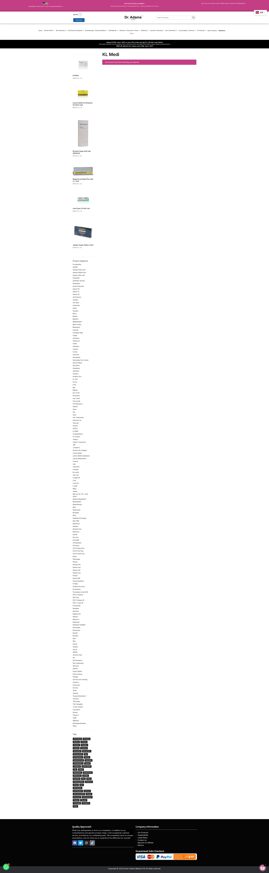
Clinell (75, 343)
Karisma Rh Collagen (80, 450)
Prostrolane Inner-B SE (80, 592)
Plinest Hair (76, 570)
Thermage (76, 701)
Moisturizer (76, 510)
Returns (141, 845)
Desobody (76, 368)
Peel (83, 778)
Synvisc (75, 688)
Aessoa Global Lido (79, 272)
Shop (131, 33)
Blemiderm (76, 327)
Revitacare (76, 630)
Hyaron (75, 426)
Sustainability (143, 835)
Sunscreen (76, 685)
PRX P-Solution (78, 595)
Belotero (75, 319)
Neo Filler (76, 521)
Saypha (75, 647)
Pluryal (75, 575)
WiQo (75, 726)
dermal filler (86, 751)
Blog (213, 3)
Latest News (142, 838)
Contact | (218, 3)
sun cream (77, 797)
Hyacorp (76, 423)
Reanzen (76, 611)
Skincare (76, 666)
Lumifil (75, 486)
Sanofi (75, 644)
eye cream (76, 398)
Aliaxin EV (76, 289)
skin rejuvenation (79, 794)
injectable (88, 760)
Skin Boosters (60, 30)
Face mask (76, 401)
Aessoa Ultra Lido (79, 275)
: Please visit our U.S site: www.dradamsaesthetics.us (45, 6)
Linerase (76, 469)
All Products (77, 297)
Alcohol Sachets (78, 286)
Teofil (74, 690)
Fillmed (75, 406)
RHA (74, 638)
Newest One (77, 529)
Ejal (74, 387)
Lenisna (75, 461)
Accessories (77, 264)
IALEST (75, 428)
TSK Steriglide (78, 704)
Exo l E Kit (76, 393)
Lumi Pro (76, 483)
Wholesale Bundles (79, 723)
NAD (74, 515)
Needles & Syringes (79, 518)
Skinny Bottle (77, 671)
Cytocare (76, 354)
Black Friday (77, 324)
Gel (74, 412)
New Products (212, 30)
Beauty (75, 316)
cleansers (76, 338)
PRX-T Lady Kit (78, 603)
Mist (74, 507)
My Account (208, 3)
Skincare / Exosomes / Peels (128, 30)
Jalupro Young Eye (79, 442)
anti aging (86, 739)
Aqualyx (75, 311)
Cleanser (76, 745)
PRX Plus (76, 597)
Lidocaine (76, 467)
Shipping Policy (242, 3)
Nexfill (75, 534)
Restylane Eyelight (79, 625)
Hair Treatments (170, 30)
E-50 (74, 385)
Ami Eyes (76, 302)
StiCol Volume (77, 674)
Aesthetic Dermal (79, 281)
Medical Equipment (79, 499)
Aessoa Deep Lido (79, 270)
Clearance (221, 30)
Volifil (74, 718)
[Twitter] (80, 843)
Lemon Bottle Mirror (79, 458)
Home (40, 30)
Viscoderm (76, 709)
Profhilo (75, 584)
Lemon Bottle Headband (81, 456)
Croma (75, 352)
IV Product (76, 437)
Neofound (76, 524)
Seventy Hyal (77, 655)
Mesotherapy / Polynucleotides (95, 30)
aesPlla (75, 267)
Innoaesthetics (78, 434)
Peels (74, 556)
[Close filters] (94, 53)
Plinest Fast (77, 567)
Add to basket (83, 81)
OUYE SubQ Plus (78, 554)
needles (85, 775)
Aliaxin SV (76, 294)
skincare (87, 791)
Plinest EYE (76, 565)
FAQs (236, 3)
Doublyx (75, 374)
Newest (75, 526)
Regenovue (77, 614)
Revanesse (76, 627)
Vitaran (75, 712)
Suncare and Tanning (80, 679)
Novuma (76, 537)
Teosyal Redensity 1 (79, 696)
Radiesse (76, 608)
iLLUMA (75, 431)
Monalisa (76, 513)
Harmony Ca (77, 420)
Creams (75, 349)
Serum (75, 649)
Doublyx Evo (77, 376)
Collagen (84, 745)
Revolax (75, 636)
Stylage (75, 677)
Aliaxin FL (76, 291)
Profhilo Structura (79, 586)
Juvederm (76, 447)
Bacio (75, 313)
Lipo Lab (76, 475)
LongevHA (76, 478)
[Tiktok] (92, 843)
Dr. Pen (75, 379)
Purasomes (76, 606)
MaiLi (74, 489)
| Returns (227, 3)
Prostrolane (77, 589)
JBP (74, 445)
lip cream (76, 472)
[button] (92, 14)
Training (232, 3)
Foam (74, 409)
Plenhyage (76, 559)
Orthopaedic (112, 30)
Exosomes (76, 395)
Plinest (75, 562)
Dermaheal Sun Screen (80, 360)
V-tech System (78, 707)
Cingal (75, 335)
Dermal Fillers (48, 30)
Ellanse (75, 390)
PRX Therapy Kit (78, 600)
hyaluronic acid (78, 760)
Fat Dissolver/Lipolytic (75, 30)
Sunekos (76, 682)
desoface (76, 371)
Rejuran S (76, 619)
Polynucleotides (78, 581)
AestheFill (76, 278)
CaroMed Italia (78, 333)
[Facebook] (74, 843)
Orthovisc (76, 545)
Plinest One (77, 573)
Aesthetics (76, 283)
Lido (74, 464)
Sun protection (87, 797)
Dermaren (76, 365)
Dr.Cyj (75, 382)
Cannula (75, 330)
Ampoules (76, 305)
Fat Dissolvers (77, 404)
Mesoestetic (77, 502)
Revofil (75, 633)
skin (81, 785)
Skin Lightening (78, 663)
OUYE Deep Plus (78, 548)
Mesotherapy (77, 504)
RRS (74, 641)
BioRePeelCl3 (77, 322)
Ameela (75, 300)
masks (75, 491)
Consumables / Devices (186, 30)
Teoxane (76, 699)
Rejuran (75, 617)
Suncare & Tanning (156, 30)
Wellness (144, 30)
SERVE (75, 652)
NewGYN (76, 532)
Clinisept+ (76, 346)
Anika (75, 308)
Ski (74, 658)
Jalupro (75, 439)
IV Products (201, 30)
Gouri (74, 415)
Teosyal (75, 693)
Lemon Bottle (77, 453)
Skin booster (77, 788)
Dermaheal (76, 357)
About (202, 3)
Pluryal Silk (76, 578)
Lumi (74, 480)
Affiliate (222, 3)
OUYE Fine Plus (78, 551)
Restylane (76, 622)
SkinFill (75, 668)
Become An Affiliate (145, 843)
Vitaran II (76, 715)
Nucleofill (76, 540)
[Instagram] (86, 843)
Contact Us (142, 840)
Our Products (143, 832)
